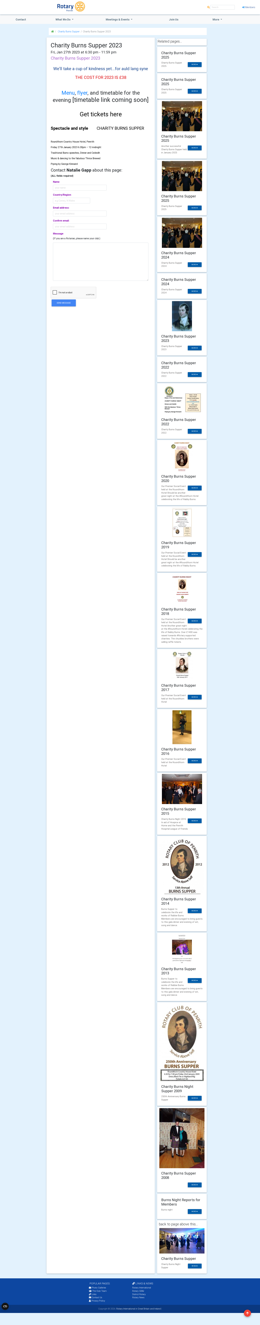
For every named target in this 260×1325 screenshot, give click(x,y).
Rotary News (138, 1297)
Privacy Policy (98, 1300)
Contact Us (96, 1297)
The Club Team (99, 1291)
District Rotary (139, 1294)
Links (94, 1294)
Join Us (173, 19)
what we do (63, 19)
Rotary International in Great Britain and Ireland (138, 1308)
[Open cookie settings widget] (5, 1306)
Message (58, 233)
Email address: (61, 207)
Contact (21, 19)
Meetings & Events (118, 19)
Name (56, 181)
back (195, 1266)
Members (250, 7)
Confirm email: (61, 220)
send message (64, 303)
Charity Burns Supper (68, 31)
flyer (82, 93)
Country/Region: (62, 194)
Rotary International (141, 1287)
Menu (68, 93)
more (194, 64)
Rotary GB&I (138, 1291)
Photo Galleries (98, 1287)
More (216, 19)
